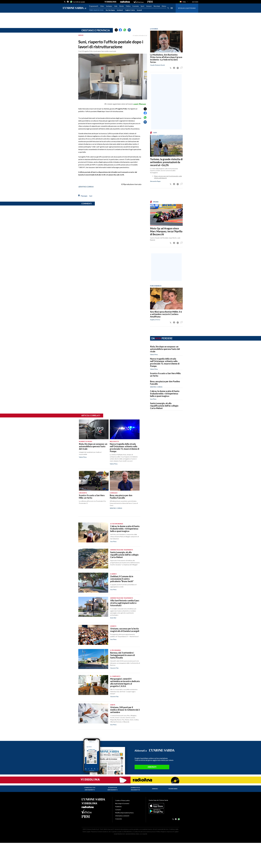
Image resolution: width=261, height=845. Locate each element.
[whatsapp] (71, 2)
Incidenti (120, 10)
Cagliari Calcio (130, 10)
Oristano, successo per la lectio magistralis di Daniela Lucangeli (124, 629)
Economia (136, 6)
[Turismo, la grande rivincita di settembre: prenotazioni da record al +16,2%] (166, 146)
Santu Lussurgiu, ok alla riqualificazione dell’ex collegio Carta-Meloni (164, 405)
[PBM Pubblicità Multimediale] (150, 2)
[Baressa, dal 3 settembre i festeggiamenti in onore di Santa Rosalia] (93, 659)
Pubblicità (118, 806)
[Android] (164, 811)
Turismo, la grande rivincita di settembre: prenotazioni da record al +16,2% (166, 162)
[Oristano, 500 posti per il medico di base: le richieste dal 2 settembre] (93, 713)
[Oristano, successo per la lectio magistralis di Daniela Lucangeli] (93, 635)
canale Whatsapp (139, 104)
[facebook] (68, 2)
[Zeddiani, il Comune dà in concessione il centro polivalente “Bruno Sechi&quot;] (93, 583)
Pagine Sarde (173, 788)
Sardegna (109, 6)
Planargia (84, 196)
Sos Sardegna (110, 10)
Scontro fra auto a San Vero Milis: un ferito (92, 496)
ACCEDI (195, 2)
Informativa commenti (122, 816)
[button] (116, 29)
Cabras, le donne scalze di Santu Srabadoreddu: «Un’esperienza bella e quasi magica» (164, 393)
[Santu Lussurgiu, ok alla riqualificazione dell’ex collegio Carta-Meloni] (93, 558)
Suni (90, 196)
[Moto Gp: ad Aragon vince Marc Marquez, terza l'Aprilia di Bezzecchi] (166, 215)
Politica (128, 6)
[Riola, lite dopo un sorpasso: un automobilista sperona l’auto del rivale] (94, 429)
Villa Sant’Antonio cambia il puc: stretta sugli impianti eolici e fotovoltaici (124, 603)
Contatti (118, 809)
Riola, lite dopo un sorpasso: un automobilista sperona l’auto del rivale (165, 349)
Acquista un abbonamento (112, 789)
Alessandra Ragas (155, 181)
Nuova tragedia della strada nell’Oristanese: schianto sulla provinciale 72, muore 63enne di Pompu (164, 362)
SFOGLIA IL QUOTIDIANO (187, 8)
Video (102, 6)
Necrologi (157, 6)
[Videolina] (110, 2)
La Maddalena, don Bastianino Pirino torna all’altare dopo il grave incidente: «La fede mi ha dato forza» (166, 58)
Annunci (149, 6)
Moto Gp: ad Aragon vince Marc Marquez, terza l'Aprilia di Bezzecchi (166, 231)
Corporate (118, 819)
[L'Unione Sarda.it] (74, 8)
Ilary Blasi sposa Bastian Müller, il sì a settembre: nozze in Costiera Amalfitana (166, 314)
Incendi (139, 10)
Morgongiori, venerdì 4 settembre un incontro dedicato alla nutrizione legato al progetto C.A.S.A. (125, 682)
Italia (115, 6)
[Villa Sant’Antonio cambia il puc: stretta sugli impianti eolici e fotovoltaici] (93, 607)
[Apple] (164, 805)
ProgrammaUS (93, 6)
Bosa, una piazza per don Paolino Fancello (121, 496)
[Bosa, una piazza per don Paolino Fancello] (124, 481)
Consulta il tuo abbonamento (89, 789)
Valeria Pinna (154, 369)
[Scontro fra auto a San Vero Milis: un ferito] (94, 481)
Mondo (121, 6)
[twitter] (65, 2)
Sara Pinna (153, 399)
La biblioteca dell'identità (135, 789)
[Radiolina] (125, 2)
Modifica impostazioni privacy (124, 813)
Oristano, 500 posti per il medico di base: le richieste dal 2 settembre (125, 709)
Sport (142, 6)
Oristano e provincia (95, 30)
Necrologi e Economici (122, 803)
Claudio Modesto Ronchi (157, 65)
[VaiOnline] (138, 2)
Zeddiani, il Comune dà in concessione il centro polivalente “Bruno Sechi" (121, 578)
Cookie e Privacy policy (122, 800)
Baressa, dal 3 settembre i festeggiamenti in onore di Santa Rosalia (122, 655)
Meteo (164, 6)
